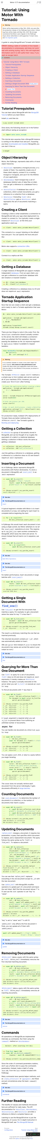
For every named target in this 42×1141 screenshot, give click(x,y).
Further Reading (11, 103)
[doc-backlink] (7, 726)
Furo (31, 1138)
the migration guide (11, 37)
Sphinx (17, 1138)
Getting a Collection (12, 78)
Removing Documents (13, 97)
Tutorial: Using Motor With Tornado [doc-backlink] (15, 14)
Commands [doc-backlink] (10, 1032)
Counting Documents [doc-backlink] (18, 794)
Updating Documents (13, 95)
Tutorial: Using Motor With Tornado (16, 62)
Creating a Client (11, 70)
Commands (9, 100)
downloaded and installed (18, 144)
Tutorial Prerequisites (13, 65)
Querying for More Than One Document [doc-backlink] (20, 669)
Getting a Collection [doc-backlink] (17, 428)
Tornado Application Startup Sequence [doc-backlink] (17, 299)
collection (6, 432)
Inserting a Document (13, 81)
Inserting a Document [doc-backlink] (18, 463)
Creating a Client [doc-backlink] (14, 210)
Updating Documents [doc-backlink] (18, 829)
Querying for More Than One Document (19, 86)
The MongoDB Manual (25, 1122)
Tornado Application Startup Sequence (19, 75)
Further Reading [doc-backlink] (14, 1101)
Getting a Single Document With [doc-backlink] (14, 600)
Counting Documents (13, 92)
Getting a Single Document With (17, 84)
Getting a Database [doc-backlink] (16, 267)
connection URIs (23, 246)
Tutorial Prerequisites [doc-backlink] (18, 108)
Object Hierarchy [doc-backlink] (14, 157)
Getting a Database (12, 73)
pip (7, 118)
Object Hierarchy (11, 67)
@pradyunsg (25, 1138)
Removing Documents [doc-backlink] (18, 953)
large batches (25, 788)
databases (15, 273)
